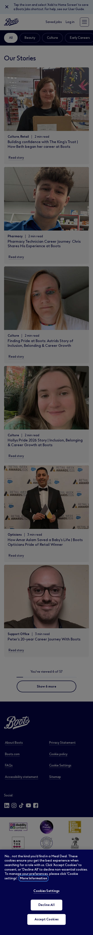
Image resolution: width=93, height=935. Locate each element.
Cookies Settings (46, 891)
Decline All (46, 905)
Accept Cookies (46, 919)
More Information (33, 878)
